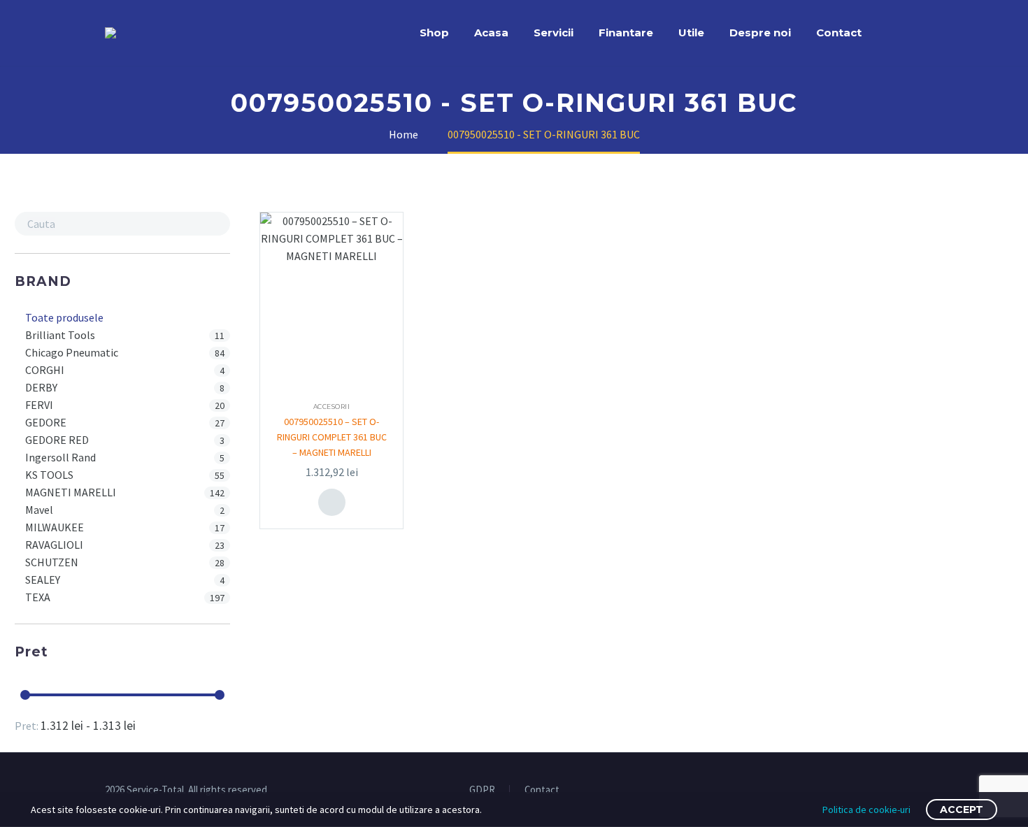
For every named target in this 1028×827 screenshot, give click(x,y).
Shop (434, 32)
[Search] (888, 33)
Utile (691, 32)
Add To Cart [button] (331, 502)
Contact (839, 32)
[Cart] (919, 33)
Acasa (491, 32)
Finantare (626, 32)
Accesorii (331, 406)
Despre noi (760, 32)
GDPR (482, 790)
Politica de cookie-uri (866, 809)
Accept (961, 809)
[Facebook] (900, 790)
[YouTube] (919, 790)
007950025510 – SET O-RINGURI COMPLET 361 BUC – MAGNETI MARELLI (332, 437)
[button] (216, 224)
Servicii (553, 32)
